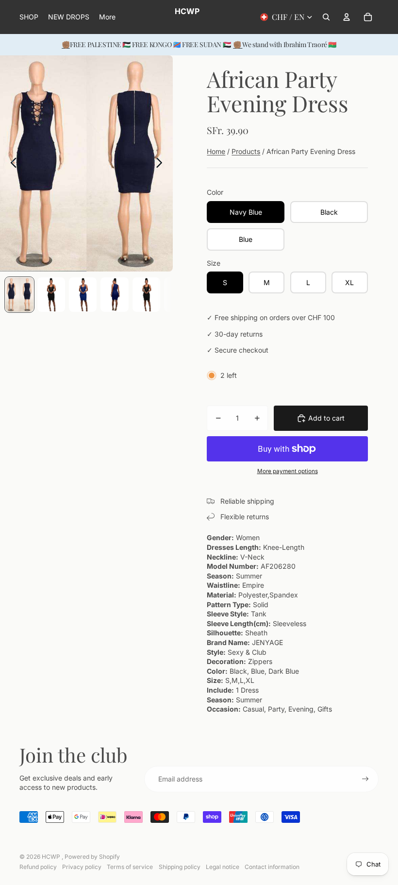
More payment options (287, 471)
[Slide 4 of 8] (114, 294)
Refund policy (38, 866)
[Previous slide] (11, 163)
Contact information (272, 866)
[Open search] (326, 17)
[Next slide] (162, 163)
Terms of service (130, 866)
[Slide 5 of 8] (146, 294)
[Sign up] (365, 779)
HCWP (52, 856)
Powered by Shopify (92, 856)
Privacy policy (81, 866)
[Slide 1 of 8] (19, 294)
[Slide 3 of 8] (83, 294)
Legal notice (222, 866)
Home (216, 151)
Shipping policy (179, 866)
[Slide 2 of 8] (51, 294)
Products (246, 151)
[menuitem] (107, 17)
